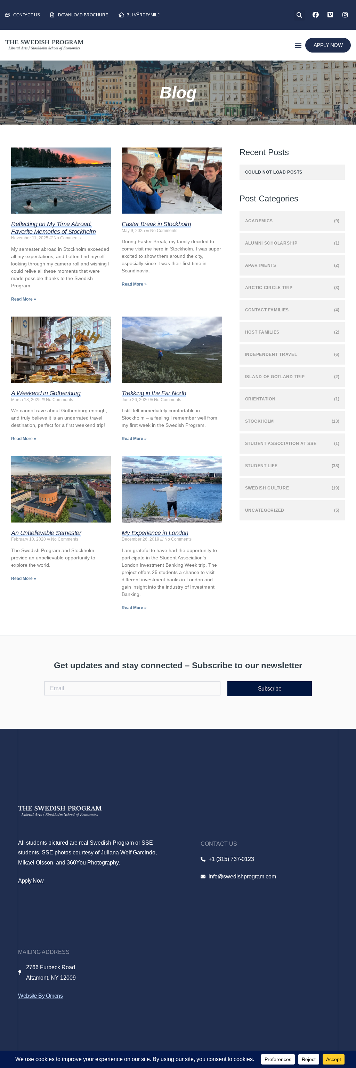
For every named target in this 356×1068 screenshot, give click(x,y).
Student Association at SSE (281, 443)
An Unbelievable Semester (46, 532)
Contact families (267, 310)
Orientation (260, 399)
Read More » (23, 299)
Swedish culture (267, 488)
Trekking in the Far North (154, 393)
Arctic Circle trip (269, 287)
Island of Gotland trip (275, 376)
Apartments (260, 265)
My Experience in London (155, 532)
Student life (261, 465)
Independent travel (271, 354)
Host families (262, 332)
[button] (299, 15)
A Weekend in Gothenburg (46, 393)
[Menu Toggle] (298, 45)
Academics (259, 220)
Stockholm (259, 421)
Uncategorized (264, 510)
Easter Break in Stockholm (156, 224)
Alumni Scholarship (271, 243)
